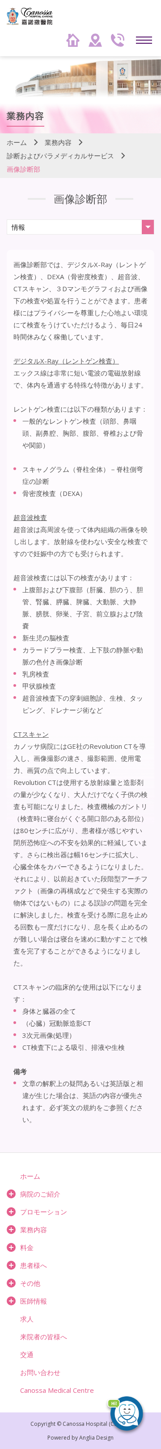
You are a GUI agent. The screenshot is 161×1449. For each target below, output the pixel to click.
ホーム (17, 142)
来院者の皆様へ (43, 1336)
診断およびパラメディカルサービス (60, 155)
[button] (129, 1417)
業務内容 (58, 142)
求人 (27, 1318)
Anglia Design (96, 1437)
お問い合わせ (40, 1372)
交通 (27, 1354)
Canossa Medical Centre (57, 1390)
